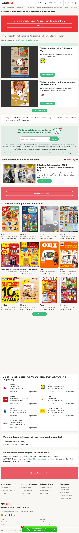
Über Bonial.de (5, 488)
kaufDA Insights (65, 492)
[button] (39, 60)
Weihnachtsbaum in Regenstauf (16, 444)
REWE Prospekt (26, 493)
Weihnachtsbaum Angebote (37, 459)
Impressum (43, 519)
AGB (2, 525)
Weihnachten (30, 7)
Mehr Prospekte (39, 110)
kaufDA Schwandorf (7, 7)
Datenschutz (5, 522)
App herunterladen (66, 495)
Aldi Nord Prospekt (46, 488)
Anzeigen (73, 7)
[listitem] (10, 223)
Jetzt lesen (44, 181)
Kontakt (42, 522)
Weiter (54, 139)
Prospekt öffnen (47, 75)
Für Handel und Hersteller (9, 490)
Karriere (3, 493)
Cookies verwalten (45, 525)
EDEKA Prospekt (26, 488)
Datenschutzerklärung (59, 149)
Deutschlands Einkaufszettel (64, 489)
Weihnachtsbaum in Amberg (15, 442)
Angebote (19, 7)
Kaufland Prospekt (26, 490)
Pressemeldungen (66, 498)
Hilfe (2, 519)
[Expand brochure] (19, 62)
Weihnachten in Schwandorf (28, 40)
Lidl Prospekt (44, 493)
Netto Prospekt (45, 490)
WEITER (39, 25)
